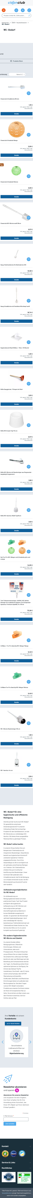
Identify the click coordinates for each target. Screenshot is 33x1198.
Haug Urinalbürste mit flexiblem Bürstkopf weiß (15, 306)
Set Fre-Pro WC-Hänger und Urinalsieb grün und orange (15, 558)
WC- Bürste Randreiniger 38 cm (10, 729)
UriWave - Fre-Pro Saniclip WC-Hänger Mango (14, 646)
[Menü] (4, 10)
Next (30, 1041)
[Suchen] (29, 16)
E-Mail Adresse (9, 1116)
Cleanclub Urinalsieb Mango (9, 140)
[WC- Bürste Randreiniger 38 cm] (16, 718)
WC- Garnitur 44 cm (7, 770)
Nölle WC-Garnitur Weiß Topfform (11, 515)
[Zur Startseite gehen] (16, 3)
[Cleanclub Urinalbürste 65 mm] (16, 88)
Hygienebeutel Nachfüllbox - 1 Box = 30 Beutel (15, 348)
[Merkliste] (28, 93)
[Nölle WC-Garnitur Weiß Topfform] (16, 504)
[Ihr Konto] (23, 10)
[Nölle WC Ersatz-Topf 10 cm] (16, 420)
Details (16, 114)
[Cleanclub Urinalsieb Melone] (16, 171)
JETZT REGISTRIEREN (13, 1023)
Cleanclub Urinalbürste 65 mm (10, 99)
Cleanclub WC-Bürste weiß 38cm (11, 223)
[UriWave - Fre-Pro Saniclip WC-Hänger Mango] (16, 635)
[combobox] (14, 16)
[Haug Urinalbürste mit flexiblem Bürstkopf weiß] (16, 295)
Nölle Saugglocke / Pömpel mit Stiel (12, 389)
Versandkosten (6, 1193)
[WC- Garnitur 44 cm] (16, 759)
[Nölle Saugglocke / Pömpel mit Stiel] (16, 378)
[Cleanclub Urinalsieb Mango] (16, 129)
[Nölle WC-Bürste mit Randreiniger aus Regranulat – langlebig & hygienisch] (16, 461)
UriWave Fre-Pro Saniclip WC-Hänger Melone (14, 687)
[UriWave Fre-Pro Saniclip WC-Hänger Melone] (16, 676)
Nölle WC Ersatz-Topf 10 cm (9, 431)
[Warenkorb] (29, 10)
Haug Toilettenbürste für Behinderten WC (13, 265)
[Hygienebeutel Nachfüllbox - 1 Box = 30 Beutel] (16, 337)
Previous (3, 1041)
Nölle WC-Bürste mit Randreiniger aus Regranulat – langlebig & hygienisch (16, 473)
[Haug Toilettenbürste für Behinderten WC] (16, 254)
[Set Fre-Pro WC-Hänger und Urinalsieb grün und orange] (16, 546)
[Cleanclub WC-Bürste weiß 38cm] (16, 212)
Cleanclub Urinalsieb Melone (9, 182)
